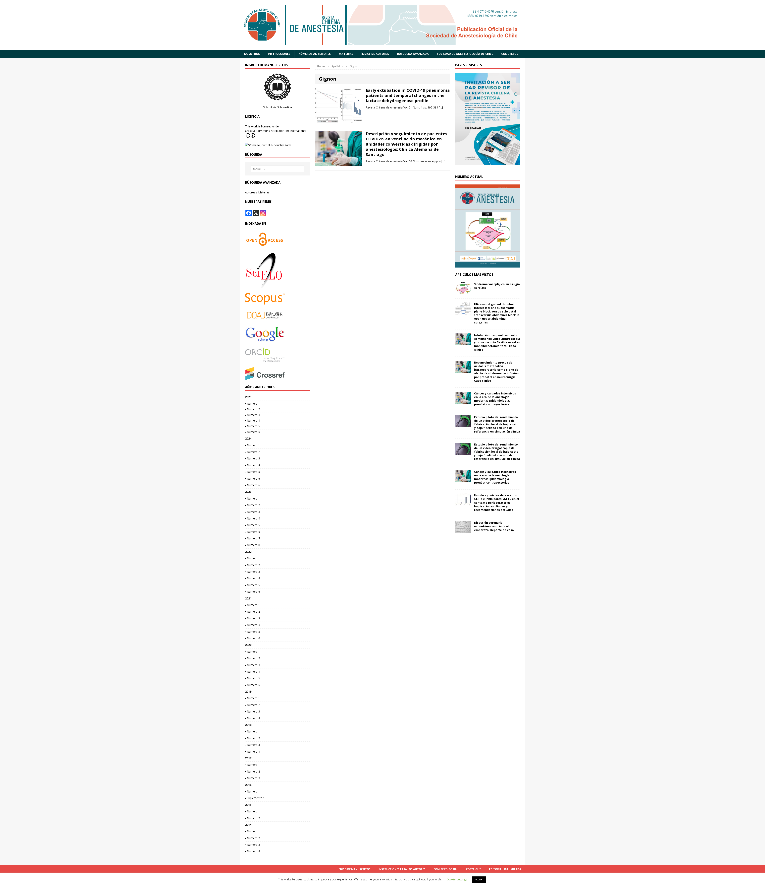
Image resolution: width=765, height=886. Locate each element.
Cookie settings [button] (456, 879)
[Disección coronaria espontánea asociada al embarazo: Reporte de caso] (463, 530)
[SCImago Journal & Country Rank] (268, 145)
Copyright (473, 869)
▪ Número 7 (252, 538)
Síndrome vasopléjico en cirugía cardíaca (497, 286)
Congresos (509, 54)
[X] (256, 213)
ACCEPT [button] (479, 879)
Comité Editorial (446, 869)
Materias (346, 54)
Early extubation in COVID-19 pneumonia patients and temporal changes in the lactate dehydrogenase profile (408, 95)
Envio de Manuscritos (355, 869)
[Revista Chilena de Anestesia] (382, 25)
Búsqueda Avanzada (413, 54)
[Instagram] (263, 213)
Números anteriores (314, 54)
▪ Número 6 (252, 432)
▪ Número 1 (252, 403)
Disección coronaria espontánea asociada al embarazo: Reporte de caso (494, 526)
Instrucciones (279, 54)
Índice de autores (375, 54)
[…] (441, 107)
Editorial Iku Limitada (505, 869)
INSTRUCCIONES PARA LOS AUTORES (402, 869)
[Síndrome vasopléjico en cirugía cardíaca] (463, 292)
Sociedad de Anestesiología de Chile (465, 54)
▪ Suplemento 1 (255, 798)
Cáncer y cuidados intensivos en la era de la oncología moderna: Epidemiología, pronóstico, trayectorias (495, 398)
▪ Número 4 (252, 420)
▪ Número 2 (252, 409)
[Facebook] (248, 213)
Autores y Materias (257, 192)
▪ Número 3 (252, 415)
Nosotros (252, 54)
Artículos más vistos (474, 274)
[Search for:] (277, 169)
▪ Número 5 (252, 426)
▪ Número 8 (252, 545)
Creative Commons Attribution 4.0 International (275, 131)
